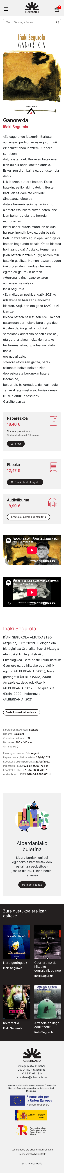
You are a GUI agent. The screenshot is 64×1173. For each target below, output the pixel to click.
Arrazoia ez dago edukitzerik (46, 1025)
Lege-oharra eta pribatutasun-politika (32, 1149)
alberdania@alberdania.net (32, 1077)
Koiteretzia (11, 1023)
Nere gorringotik (15, 963)
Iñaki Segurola (12, 968)
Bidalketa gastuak (16, 431)
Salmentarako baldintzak (32, 1154)
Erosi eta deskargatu (27, 482)
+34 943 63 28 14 (32, 1073)
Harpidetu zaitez (32, 884)
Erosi (18, 443)
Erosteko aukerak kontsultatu (28, 516)
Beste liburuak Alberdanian (21, 712)
